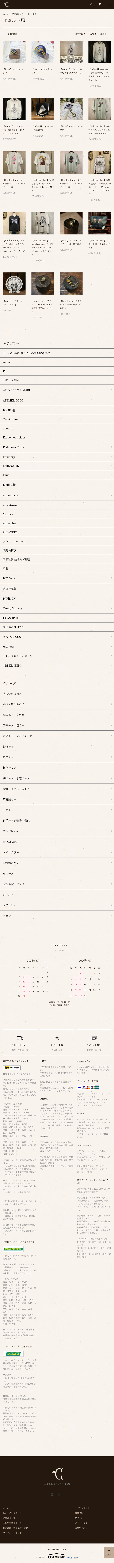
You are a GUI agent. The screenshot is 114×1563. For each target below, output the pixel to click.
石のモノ (8, 810)
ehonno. (8, 428)
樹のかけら (9, 578)
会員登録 (79, 1512)
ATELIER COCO (13, 400)
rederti (7, 362)
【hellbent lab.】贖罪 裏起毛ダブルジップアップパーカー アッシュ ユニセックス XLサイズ (100, 186)
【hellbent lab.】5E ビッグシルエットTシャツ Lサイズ (14, 183)
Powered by (41, 1557)
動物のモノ (9, 746)
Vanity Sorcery (12, 608)
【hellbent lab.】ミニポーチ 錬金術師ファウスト (99, 244)
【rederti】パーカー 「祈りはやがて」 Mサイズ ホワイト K (13, 130)
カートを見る (81, 1522)
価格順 (93, 33)
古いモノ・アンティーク (17, 736)
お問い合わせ (81, 1527)
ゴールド (8, 894)
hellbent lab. (11, 466)
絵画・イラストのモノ (16, 789)
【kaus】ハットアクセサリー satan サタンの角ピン (71, 305)
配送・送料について (12, 1512)
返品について (9, 1517)
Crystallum (10, 419)
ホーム (5, 14)
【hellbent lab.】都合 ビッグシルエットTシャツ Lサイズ (71, 183)
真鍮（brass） (12, 831)
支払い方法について (12, 1522)
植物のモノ (9, 767)
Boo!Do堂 (9, 410)
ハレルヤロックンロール (17, 656)
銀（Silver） (11, 842)
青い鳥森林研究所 (13, 627)
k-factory (9, 457)
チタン (7, 916)
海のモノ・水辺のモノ (16, 778)
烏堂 (5, 568)
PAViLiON (9, 598)
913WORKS (10, 532)
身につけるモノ (12, 693)
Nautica (8, 514)
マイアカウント (82, 1507)
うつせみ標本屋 (12, 637)
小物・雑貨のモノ (13, 704)
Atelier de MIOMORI (16, 390)
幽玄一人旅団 (11, 380)
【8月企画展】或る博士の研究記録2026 (26, 353)
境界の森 (8, 647)
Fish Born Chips (13, 447)
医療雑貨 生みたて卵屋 (16, 559)
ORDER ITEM (12, 665)
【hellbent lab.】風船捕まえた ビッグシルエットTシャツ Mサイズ (99, 130)
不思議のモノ (17, 14)
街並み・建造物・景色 (16, 820)
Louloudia (9, 485)
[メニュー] (109, 4)
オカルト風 (31, 14)
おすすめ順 (80, 33)
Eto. (5, 371)
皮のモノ (8, 873)
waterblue (9, 523)
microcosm (10, 495)
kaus (6, 475)
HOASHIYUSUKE (14, 618)
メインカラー (11, 852)
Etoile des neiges (14, 437)
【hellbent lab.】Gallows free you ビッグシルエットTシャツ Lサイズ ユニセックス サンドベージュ (42, 247)
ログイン (79, 1517)
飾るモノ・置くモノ (15, 725)
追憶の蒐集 (9, 588)
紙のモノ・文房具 (13, 715)
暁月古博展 (9, 550)
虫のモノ (8, 757)
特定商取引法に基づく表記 (15, 1527)
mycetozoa (10, 505)
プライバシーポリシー (13, 1532)
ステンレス (9, 905)
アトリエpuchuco (14, 541)
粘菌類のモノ (11, 863)
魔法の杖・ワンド (13, 884)
